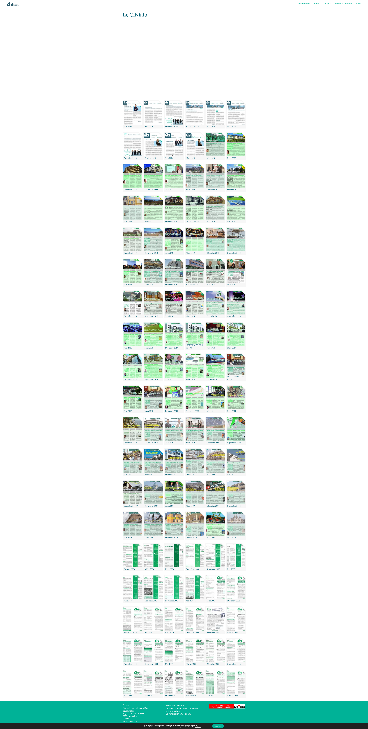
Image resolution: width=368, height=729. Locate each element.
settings (198, 727)
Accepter (218, 726)
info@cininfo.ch (130, 721)
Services (326, 3)
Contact (358, 3)
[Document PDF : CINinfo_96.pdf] (184, 59)
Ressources (348, 3)
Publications (337, 3)
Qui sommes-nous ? (305, 3)
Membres (316, 3)
